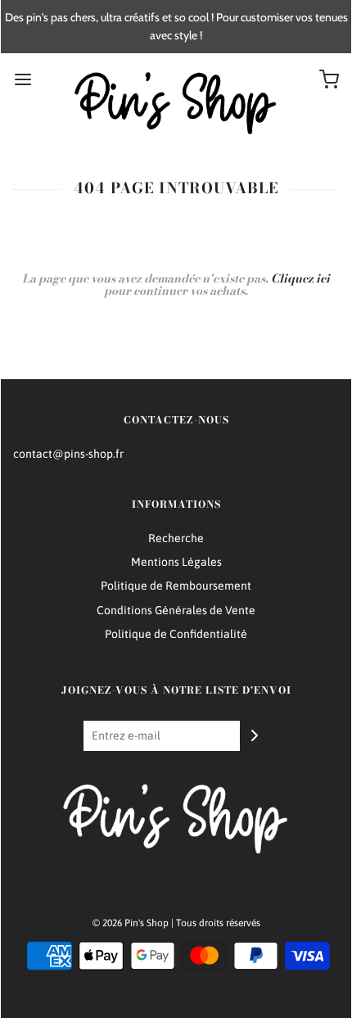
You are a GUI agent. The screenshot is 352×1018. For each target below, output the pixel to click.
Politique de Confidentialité (176, 633)
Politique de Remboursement (176, 585)
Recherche (176, 538)
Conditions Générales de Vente (176, 610)
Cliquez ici (300, 278)
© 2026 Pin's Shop (131, 923)
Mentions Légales (176, 561)
